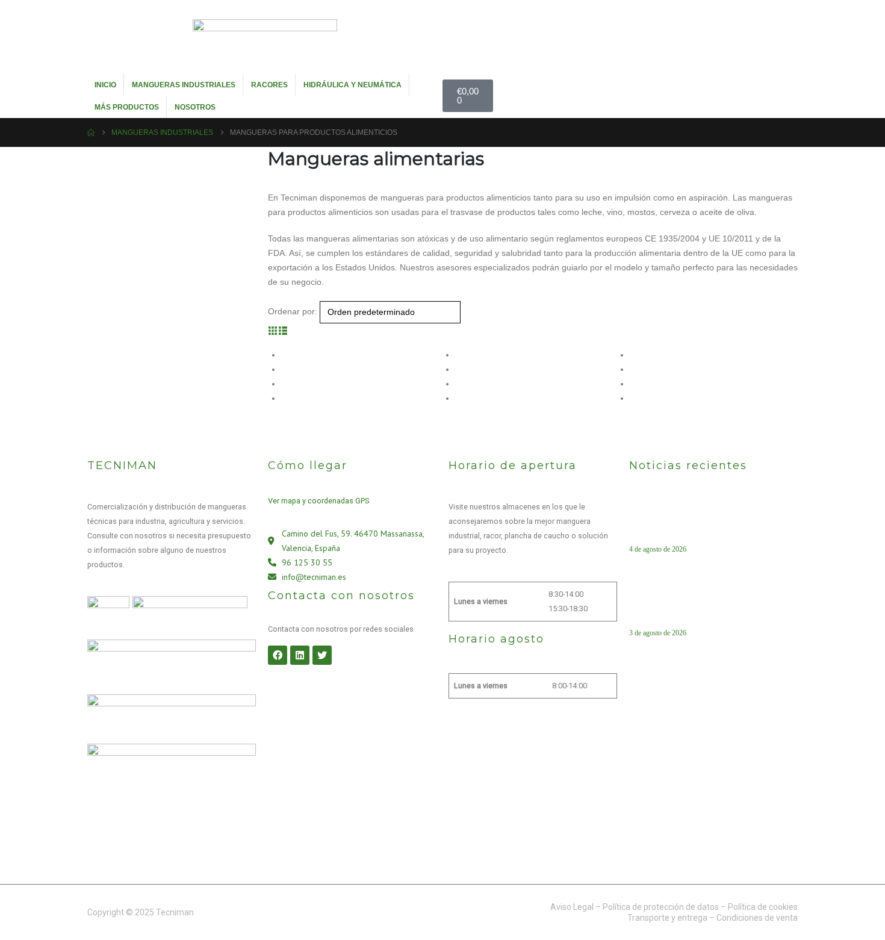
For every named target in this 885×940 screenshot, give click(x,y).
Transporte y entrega (667, 918)
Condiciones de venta (757, 918)
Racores (269, 85)
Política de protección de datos (661, 907)
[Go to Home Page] (91, 132)
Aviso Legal (572, 907)
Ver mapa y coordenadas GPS (318, 500)
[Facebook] (277, 655)
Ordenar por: (292, 311)
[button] (273, 330)
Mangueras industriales (183, 85)
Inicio (105, 85)
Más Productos (127, 107)
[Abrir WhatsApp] (855, 909)
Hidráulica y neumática (352, 85)
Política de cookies (763, 907)
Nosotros (195, 107)
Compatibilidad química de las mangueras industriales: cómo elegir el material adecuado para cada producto (708, 522)
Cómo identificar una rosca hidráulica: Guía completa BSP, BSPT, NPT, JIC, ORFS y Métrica (709, 606)
